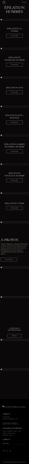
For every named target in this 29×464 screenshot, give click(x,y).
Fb (3, 450)
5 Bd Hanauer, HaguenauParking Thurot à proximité (11, 423)
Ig (10, 450)
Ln (7, 450)
